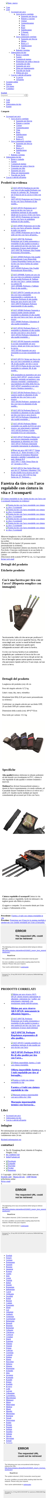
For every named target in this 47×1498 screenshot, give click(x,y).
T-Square (24, 32)
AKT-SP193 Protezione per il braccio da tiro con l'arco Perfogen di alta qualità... (26, 201)
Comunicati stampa (23, 59)
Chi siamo (10, 86)
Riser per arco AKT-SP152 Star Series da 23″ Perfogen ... (23, 476)
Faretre (19, 57)
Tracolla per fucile (23, 70)
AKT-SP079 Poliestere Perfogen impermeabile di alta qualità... (24, 305)
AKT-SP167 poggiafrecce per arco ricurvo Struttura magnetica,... (25, 387)
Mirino (23, 41)
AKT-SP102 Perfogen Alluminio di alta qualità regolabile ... (25, 336)
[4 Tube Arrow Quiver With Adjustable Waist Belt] (26, 1082)
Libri (8, 10)
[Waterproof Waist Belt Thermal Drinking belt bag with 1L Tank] (26, 1097)
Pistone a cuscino (28, 19)
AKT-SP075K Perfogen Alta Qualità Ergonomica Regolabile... (25, 251)
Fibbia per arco (22, 73)
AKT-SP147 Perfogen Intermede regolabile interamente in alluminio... (25, 445)
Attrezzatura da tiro (18, 52)
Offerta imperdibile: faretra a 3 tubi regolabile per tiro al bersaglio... (26, 1072)
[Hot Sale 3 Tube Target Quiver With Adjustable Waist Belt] (26, 1065)
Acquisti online (12, 82)
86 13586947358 (13, 1155)
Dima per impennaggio (25, 68)
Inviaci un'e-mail (7, 559)
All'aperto (20, 79)
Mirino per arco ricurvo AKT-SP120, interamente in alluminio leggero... (25, 1011)
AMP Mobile (31, 1177)
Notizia (9, 84)
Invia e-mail (5, 1181)
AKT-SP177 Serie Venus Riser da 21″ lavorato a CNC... (24, 462)
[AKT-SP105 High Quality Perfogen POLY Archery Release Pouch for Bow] (26, 1047)
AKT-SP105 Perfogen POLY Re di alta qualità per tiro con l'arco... (25, 1055)
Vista (23, 25)
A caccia (19, 77)
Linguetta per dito (23, 64)
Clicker (24, 21)
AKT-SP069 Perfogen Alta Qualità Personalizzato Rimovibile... (25, 269)
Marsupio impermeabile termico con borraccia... (23, 1103)
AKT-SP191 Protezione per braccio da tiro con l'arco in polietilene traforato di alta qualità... (25, 219)
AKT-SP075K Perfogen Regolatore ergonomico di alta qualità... (24, 1035)
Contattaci (10, 89)
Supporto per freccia (29, 16)
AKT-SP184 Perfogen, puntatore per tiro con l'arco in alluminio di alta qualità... (25, 404)
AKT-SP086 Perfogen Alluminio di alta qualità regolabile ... (25, 323)
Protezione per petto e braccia (27, 61)
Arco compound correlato (26, 37)
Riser (23, 28)
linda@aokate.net (13, 1157)
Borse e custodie (22, 55)
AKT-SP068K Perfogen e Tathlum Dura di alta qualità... (25, 287)
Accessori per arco (18, 12)
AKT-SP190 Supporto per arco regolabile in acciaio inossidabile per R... (25, 352)
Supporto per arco (23, 66)
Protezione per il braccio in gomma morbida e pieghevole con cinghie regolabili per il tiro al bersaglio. (23, 921)
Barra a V (25, 34)
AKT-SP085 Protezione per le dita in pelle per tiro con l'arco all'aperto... (25, 233)
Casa (8, 7)
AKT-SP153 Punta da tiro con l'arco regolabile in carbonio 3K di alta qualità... (25, 368)
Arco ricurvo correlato (25, 14)
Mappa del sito (19, 1177)
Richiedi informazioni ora (11, 1139)
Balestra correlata (23, 50)
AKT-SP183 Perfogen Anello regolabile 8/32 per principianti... (24, 431)
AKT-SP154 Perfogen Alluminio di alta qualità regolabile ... (25, 418)
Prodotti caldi (6, 1177)
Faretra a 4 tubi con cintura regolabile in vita (25, 1088)
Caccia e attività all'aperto (21, 75)
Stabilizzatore (26, 30)
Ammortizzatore (27, 23)
